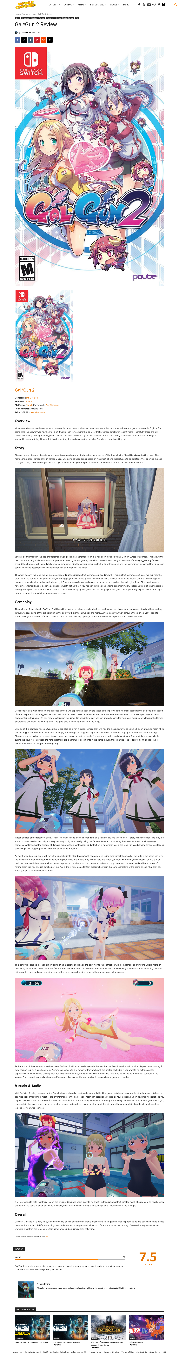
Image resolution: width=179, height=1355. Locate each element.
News (34, 14)
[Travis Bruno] (16, 32)
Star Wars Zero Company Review (66, 1342)
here (47, 1236)
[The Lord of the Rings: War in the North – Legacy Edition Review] (108, 1327)
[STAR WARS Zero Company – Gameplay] (32, 1327)
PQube (29, 401)
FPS (77, 18)
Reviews (41, 18)
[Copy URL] (50, 40)
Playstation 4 (26, 18)
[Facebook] (139, 5)
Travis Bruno (26, 32)
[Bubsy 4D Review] (146, 1327)
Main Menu (26, 14)
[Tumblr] (30, 40)
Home (17, 14)
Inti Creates (32, 397)
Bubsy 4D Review (136, 1342)
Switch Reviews (68, 18)
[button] (175, 4)
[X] (24, 40)
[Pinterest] (159, 5)
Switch (34, 18)
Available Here (37, 412)
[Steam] (154, 5)
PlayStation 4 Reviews (54, 18)
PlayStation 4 (52, 405)
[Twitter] (144, 5)
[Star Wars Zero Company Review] (70, 1327)
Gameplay (19, 1339)
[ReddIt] (43, 40)
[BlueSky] (163, 5)
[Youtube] (149, 5)
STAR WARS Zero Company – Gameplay (31, 1342)
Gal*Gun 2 (25, 390)
